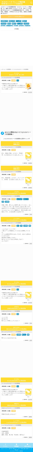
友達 (3, 201)
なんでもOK (19, 199)
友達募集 (14, 80)
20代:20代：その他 (6, 80)
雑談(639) (14, 23)
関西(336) (16, 26)
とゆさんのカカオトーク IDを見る (16, 308)
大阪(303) (21, 26)
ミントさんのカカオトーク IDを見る (16, 220)
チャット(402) (9, 26)
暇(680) (9, 23)
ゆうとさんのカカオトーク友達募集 (11, 331)
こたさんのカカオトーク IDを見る (16, 193)
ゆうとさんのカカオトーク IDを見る (16, 329)
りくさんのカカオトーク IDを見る (16, 283)
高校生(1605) (12, 21)
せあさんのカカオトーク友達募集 (11, 408)
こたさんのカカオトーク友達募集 (11, 196)
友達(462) (3, 26)
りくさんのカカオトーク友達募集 (11, 77)
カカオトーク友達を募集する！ (16, 16)
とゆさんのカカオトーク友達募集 (11, 311)
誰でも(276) (27, 26)
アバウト (5, 446)
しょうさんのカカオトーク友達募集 (11, 425)
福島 (28, 334)
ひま (18, 80)
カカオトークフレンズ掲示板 (13, 2)
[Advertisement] (16, 48)
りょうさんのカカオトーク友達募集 (11, 147)
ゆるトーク (25, 199)
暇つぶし (24, 334)
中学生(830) (3, 23)
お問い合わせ (27, 446)
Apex (18, 225)
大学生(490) (26, 23)
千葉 (21, 225)
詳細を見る (16, 144)
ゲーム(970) (18, 21)
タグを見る (16, 28)
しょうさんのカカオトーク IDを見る (16, 422)
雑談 (30, 225)
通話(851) (24, 21)
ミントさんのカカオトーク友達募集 (11, 222)
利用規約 (16, 446)
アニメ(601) (20, 23)
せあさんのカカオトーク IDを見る (16, 405)
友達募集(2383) (4, 21)
